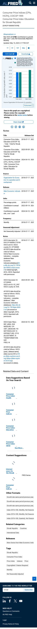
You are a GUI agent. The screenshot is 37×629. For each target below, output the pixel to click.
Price (26, 561)
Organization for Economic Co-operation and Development (12, 180)
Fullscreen (28, 106)
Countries (23, 528)
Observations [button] (8, 34)
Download (25, 54)
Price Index (11, 561)
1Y (7, 48)
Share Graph (17, 122)
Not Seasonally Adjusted (15, 574)
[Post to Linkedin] (23, 127)
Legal (5, 620)
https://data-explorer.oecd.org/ (12, 356)
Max (23, 48)
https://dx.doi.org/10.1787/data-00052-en (12, 307)
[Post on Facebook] (16, 127)
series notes (22, 115)
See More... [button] (19, 448)
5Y (12, 48)
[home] (13, 3)
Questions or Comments (11, 611)
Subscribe (29, 590)
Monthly (9, 570)
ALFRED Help (7, 614)
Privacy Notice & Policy (11, 624)
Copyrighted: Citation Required (17, 565)
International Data (13, 533)
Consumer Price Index (14, 557)
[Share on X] (12, 127)
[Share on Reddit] (20, 127)
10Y (17, 48)
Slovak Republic (12, 528)
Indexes (19, 561)
